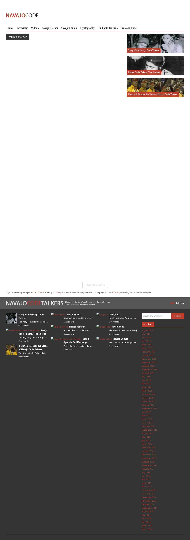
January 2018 (147, 398)
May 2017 (146, 415)
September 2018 (149, 369)
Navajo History (50, 28)
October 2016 (148, 426)
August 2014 (147, 511)
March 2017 (147, 419)
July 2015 (146, 472)
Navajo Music (73, 314)
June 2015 (146, 476)
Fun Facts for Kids (108, 28)
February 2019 (148, 351)
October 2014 (148, 504)
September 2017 (149, 408)
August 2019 (147, 330)
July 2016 (146, 437)
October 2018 (148, 366)
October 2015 (148, 461)
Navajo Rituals (69, 28)
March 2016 (147, 444)
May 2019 (146, 341)
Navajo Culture (120, 338)
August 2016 (147, 433)
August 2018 (147, 373)
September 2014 (149, 508)
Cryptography (87, 28)
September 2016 (149, 430)
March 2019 (147, 348)
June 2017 (146, 412)
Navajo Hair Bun (77, 326)
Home (10, 28)
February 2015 (148, 490)
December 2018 (149, 359)
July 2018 (146, 376)
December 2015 (149, 454)
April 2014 (146, 525)
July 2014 (146, 515)
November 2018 (149, 362)
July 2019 (146, 334)
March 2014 (147, 529)
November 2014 (149, 500)
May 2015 (146, 479)
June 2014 (146, 518)
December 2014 (149, 497)
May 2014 (146, 522)
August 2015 (147, 469)
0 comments (23, 325)
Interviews (22, 28)
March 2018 (147, 390)
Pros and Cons (129, 28)
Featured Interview (17, 36)
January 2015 (147, 493)
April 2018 (146, 387)
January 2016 (147, 451)
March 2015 (147, 486)
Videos (35, 28)
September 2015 (149, 465)
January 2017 (147, 422)
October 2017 (148, 405)
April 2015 (146, 483)
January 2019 (147, 355)
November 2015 (149, 458)
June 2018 (146, 380)
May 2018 (146, 383)
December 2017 (149, 401)
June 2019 (146, 337)
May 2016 (146, 440)
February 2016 (148, 447)
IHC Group (39, 292)
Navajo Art (115, 314)
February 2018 (148, 394)
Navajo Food (118, 326)
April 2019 (146, 344)
